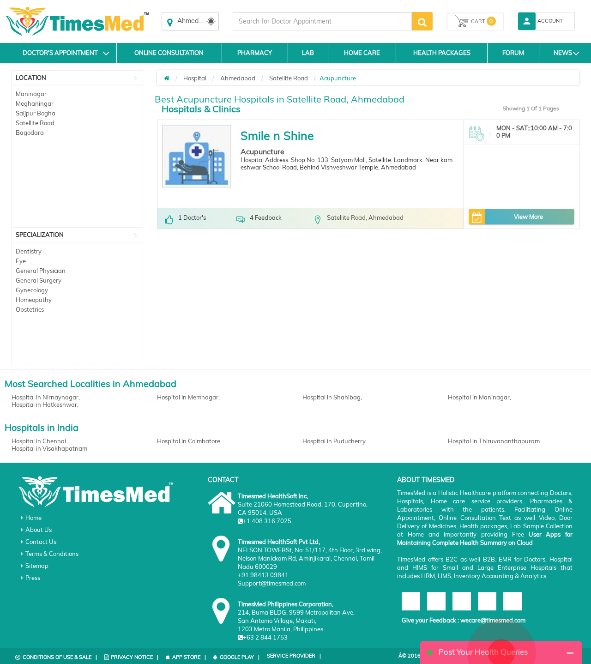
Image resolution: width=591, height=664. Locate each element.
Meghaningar (35, 103)
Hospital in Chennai (39, 441)
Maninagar (31, 93)
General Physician (41, 270)
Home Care (362, 52)
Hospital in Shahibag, (332, 397)
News (563, 52)
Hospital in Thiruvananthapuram (494, 441)
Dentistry (29, 251)
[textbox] (322, 21)
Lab (308, 52)
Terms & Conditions (51, 553)
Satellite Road (35, 123)
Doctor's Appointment (60, 52)
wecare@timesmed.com (492, 620)
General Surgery (38, 280)
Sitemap (36, 565)
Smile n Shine (277, 135)
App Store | (189, 657)
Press (32, 577)
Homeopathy (34, 299)
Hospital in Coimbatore (188, 441)
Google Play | (239, 657)
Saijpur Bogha (35, 113)
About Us (38, 529)
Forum (513, 52)
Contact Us (40, 541)
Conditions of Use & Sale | (60, 657)
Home (33, 517)
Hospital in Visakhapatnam (49, 448)
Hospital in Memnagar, (188, 397)
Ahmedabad (237, 78)
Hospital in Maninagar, (479, 397)
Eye (21, 261)
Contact (223, 480)
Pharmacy (254, 52)
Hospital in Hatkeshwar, (45, 404)
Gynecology (32, 290)
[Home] (167, 78)
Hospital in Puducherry (334, 441)
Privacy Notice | (134, 657)
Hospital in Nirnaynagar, (46, 397)
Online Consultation (169, 52)
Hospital (194, 78)
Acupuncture (262, 151)
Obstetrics (30, 309)
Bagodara (30, 132)
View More (528, 216)
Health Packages (441, 52)
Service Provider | (294, 655)
